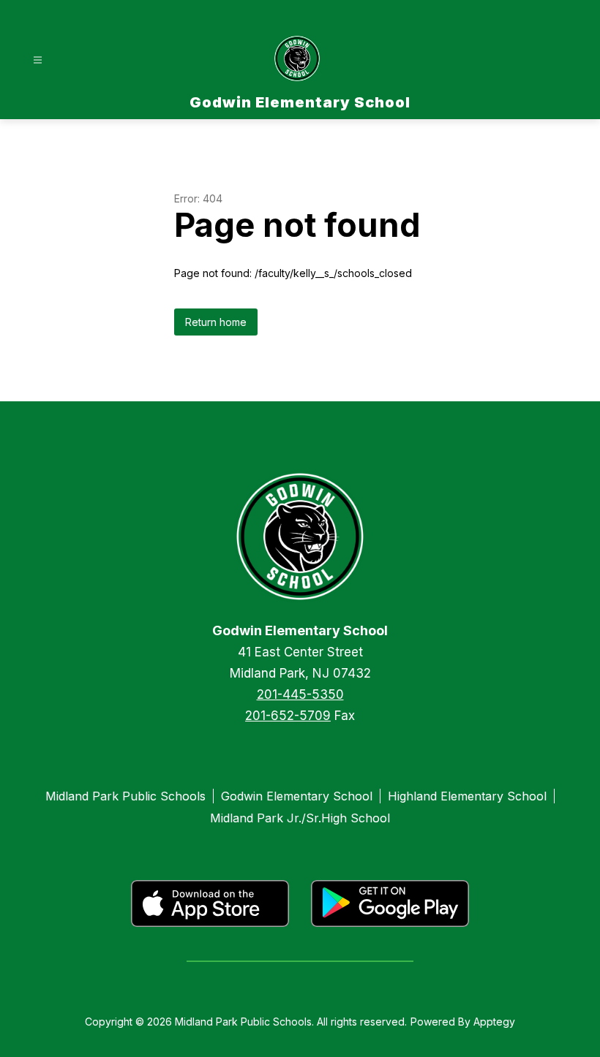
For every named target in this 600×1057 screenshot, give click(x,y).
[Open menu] (37, 60)
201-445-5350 (300, 694)
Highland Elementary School (467, 796)
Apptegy (494, 1021)
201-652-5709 (288, 715)
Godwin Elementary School (296, 796)
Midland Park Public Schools (125, 796)
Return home (216, 322)
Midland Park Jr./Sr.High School (300, 818)
